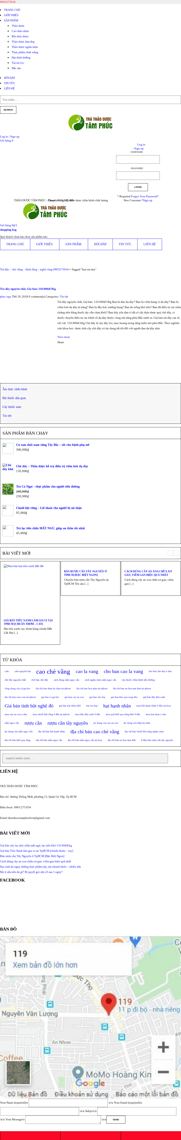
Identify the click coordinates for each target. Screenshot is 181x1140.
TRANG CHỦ (12, 9)
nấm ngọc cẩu (12, 723)
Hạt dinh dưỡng (21, 57)
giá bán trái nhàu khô (70, 706)
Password (137, 168)
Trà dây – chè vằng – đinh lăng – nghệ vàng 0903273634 (34, 269)
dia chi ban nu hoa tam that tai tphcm (132, 688)
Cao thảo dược (20, 31)
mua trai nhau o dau (156, 714)
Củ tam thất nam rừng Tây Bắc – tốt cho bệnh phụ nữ (52, 445)
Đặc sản (16, 68)
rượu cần (33, 723)
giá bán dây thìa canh (154, 697)
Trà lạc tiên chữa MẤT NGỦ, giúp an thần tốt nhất (50, 528)
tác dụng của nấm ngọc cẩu (19, 731)
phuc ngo (5, 296)
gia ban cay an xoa (74, 697)
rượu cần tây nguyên (67, 723)
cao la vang (87, 671)
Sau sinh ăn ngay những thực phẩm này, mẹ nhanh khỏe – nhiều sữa (40, 866)
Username (137, 152)
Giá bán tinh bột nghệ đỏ (29, 705)
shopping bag (8, 229)
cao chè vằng (53, 671)
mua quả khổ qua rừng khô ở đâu (123, 714)
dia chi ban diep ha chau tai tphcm (53, 688)
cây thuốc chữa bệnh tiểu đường (138, 680)
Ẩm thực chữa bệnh (14, 389)
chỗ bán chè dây (39, 680)
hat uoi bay (92, 706)
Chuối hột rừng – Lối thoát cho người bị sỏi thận (49, 508)
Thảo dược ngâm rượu (25, 47)
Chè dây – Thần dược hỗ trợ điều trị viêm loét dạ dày (52, 466)
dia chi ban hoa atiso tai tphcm (91, 688)
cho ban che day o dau (160, 671)
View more (63, 337)
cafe (7, 671)
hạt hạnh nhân (117, 705)
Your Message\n (15, 1119)
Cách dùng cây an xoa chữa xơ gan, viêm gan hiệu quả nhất (148, 573)
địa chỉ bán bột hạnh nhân (51, 731)
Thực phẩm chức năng (25, 52)
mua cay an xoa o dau (16, 714)
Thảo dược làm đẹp (23, 41)
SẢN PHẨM (11, 20)
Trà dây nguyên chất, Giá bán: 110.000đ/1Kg (28, 288)
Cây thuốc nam (11, 407)
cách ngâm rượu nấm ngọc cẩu (100, 680)
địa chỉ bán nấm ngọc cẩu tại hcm (85, 740)
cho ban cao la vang (123, 671)
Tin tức (64, 296)
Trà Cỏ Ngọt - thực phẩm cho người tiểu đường (48, 486)
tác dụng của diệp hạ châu (137, 723)
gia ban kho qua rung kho (124, 697)
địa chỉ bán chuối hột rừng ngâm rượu (144, 731)
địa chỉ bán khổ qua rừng (17, 740)
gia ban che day (97, 697)
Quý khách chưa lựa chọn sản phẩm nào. (24, 236)
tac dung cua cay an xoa (105, 723)
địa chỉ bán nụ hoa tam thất (122, 740)
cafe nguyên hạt (22, 671)
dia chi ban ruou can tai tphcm (20, 697)
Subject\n (91, 1111)
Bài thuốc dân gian (14, 398)
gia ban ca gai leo (50, 697)
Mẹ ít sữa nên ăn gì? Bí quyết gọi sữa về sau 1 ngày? (31, 872)
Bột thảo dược (20, 36)
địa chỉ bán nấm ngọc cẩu (49, 740)
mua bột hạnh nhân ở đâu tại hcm (153, 706)
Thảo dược (18, 25)
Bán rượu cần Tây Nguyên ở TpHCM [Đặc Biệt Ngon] (85, 573)
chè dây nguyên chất (15, 680)
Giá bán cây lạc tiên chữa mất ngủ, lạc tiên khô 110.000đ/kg (36, 845)
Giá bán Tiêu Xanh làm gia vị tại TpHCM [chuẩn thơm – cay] (28, 622)
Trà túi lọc (18, 62)
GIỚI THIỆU (11, 15)
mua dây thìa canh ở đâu (87, 714)
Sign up (147, 200)
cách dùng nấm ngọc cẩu (66, 680)
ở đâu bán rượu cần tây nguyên (157, 740)
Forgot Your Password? (144, 196)
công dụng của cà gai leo (17, 688)
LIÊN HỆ (9, 88)
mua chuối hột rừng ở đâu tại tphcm (51, 714)
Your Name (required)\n (14, 1102)
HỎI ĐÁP (9, 77)
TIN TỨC (9, 83)
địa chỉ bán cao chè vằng (94, 731)
